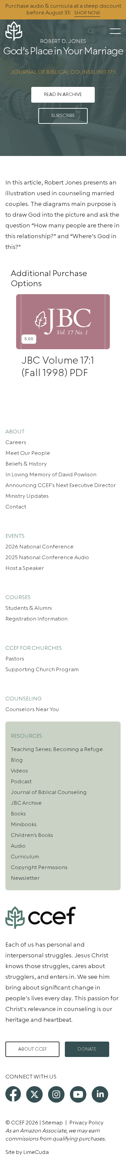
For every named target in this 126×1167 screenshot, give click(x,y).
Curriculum (25, 856)
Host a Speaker (24, 568)
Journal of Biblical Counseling (49, 792)
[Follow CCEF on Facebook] (13, 1094)
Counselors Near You (32, 709)
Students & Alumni (28, 608)
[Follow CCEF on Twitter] (34, 1094)
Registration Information (36, 619)
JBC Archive (26, 803)
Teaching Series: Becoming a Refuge (57, 749)
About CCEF (32, 1049)
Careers (15, 442)
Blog (17, 760)
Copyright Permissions (39, 867)
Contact (15, 507)
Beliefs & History (26, 464)
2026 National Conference (39, 546)
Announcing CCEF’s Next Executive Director (60, 485)
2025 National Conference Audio (47, 557)
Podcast (21, 781)
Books (18, 813)
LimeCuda (36, 1152)
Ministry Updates (27, 496)
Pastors (14, 658)
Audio (18, 846)
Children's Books (32, 835)
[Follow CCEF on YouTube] (78, 1094)
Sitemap (52, 1122)
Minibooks (24, 824)
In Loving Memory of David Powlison (50, 474)
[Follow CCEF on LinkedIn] (100, 1094)
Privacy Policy (86, 1122)
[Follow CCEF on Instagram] (56, 1094)
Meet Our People (27, 453)
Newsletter (25, 878)
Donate (87, 1049)
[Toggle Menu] (115, 31)
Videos (19, 771)
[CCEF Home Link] (24, 31)
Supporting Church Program (42, 669)
